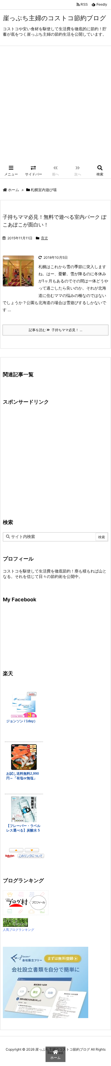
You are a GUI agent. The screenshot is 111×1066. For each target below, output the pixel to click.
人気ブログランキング (18, 930)
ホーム (13, 189)
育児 (44, 238)
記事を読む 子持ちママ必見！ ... (55, 330)
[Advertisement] (55, 104)
